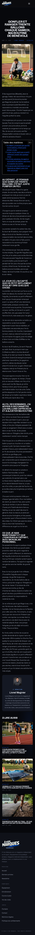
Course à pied (6, 896)
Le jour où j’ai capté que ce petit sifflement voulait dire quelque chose (18, 154)
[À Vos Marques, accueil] (7, 3)
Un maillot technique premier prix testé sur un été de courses (17, 787)
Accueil (4, 871)
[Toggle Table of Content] (29, 142)
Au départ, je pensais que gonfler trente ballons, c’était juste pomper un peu (18, 148)
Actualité (30, 40)
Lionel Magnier (19, 40)
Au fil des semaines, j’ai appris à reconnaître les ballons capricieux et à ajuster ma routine (18, 161)
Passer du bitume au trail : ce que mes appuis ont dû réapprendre (17, 822)
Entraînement (6, 892)
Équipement (6, 888)
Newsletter (5, 878)
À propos (5, 909)
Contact (4, 913)
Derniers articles (7, 874)
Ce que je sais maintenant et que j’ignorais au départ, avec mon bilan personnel (18, 168)
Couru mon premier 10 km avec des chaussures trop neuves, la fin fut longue (14, 751)
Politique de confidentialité (11, 921)
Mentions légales (7, 917)
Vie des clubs (6, 900)
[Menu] (29, 3)
